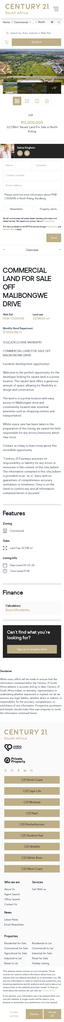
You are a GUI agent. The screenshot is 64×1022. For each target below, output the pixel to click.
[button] (3, 70)
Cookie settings (13, 1014)
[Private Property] (32, 760)
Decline (34, 1014)
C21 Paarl (32, 813)
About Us (9, 889)
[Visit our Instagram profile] (12, 770)
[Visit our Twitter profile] (5, 770)
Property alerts (48, 209)
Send (54, 237)
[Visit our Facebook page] (18, 770)
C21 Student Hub (32, 836)
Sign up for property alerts (32, 649)
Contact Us (10, 904)
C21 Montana (32, 802)
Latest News (11, 919)
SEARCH (36, 42)
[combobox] (25, 33)
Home (6, 22)
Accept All (52, 1014)
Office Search (12, 899)
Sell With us (39, 889)
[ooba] (32, 747)
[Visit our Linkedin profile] (25, 770)
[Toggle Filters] (6, 42)
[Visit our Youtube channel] (31, 770)
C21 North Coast (32, 780)
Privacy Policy (48, 221)
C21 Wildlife (32, 847)
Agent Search (12, 894)
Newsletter (16, 209)
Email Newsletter (14, 924)
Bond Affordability (18, 610)
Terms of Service (9, 229)
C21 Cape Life (32, 791)
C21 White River (32, 858)
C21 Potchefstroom (32, 824)
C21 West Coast (32, 869)
